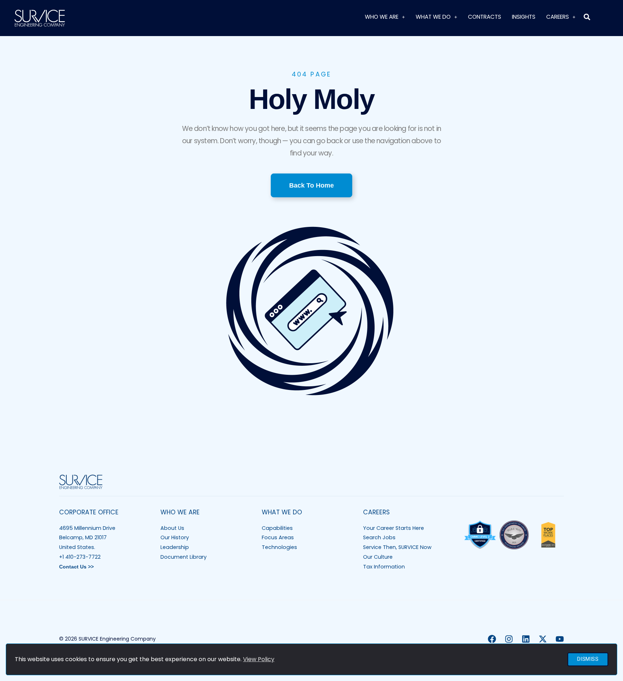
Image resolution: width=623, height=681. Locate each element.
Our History (174, 537)
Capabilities (277, 528)
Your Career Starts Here (393, 528)
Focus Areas (278, 537)
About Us (172, 528)
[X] (543, 639)
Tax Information (384, 566)
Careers (557, 17)
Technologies (279, 547)
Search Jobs (379, 537)
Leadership (174, 547)
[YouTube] (560, 639)
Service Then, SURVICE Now (397, 547)
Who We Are (381, 17)
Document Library (183, 557)
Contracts (484, 17)
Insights (523, 17)
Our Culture (378, 557)
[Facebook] (492, 639)
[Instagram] (509, 639)
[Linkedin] (526, 639)
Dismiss (588, 659)
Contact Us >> (76, 567)
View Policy (258, 659)
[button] (587, 17)
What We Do (433, 17)
